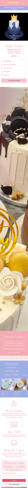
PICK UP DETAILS (7, 68)
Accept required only (14, 484)
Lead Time (6, 75)
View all (25, 375)
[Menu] (2, 3)
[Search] (5, 3)
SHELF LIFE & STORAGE (9, 64)
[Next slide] (26, 8)
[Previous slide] (1, 8)
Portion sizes (7, 61)
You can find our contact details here (14, 349)
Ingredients (7, 71)
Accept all (14, 480)
